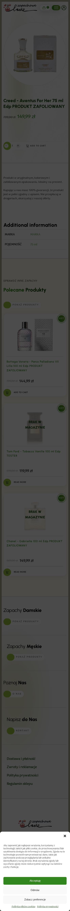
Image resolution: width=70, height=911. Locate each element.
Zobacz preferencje (35, 899)
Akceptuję (35, 880)
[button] (65, 836)
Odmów (35, 890)
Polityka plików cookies (23, 906)
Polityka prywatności (47, 906)
